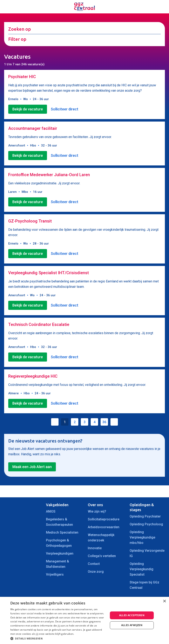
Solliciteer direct (64, 109)
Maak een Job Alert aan (32, 467)
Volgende (114, 422)
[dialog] (84, 620)
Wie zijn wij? (97, 511)
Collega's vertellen (102, 556)
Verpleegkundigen (59, 553)
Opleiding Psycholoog (146, 524)
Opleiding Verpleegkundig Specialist (141, 569)
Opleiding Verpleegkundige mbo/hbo (142, 537)
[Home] (84, 6)
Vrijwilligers (55, 574)
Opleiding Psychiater (145, 516)
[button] (58, 638)
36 (104, 422)
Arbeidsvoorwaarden (103, 527)
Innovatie (95, 548)
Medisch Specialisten (62, 532)
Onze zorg (96, 572)
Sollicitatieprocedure (103, 519)
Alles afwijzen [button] (132, 625)
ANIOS (50, 511)
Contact (94, 564)
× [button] (164, 601)
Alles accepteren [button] (131, 615)
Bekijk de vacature (27, 109)
